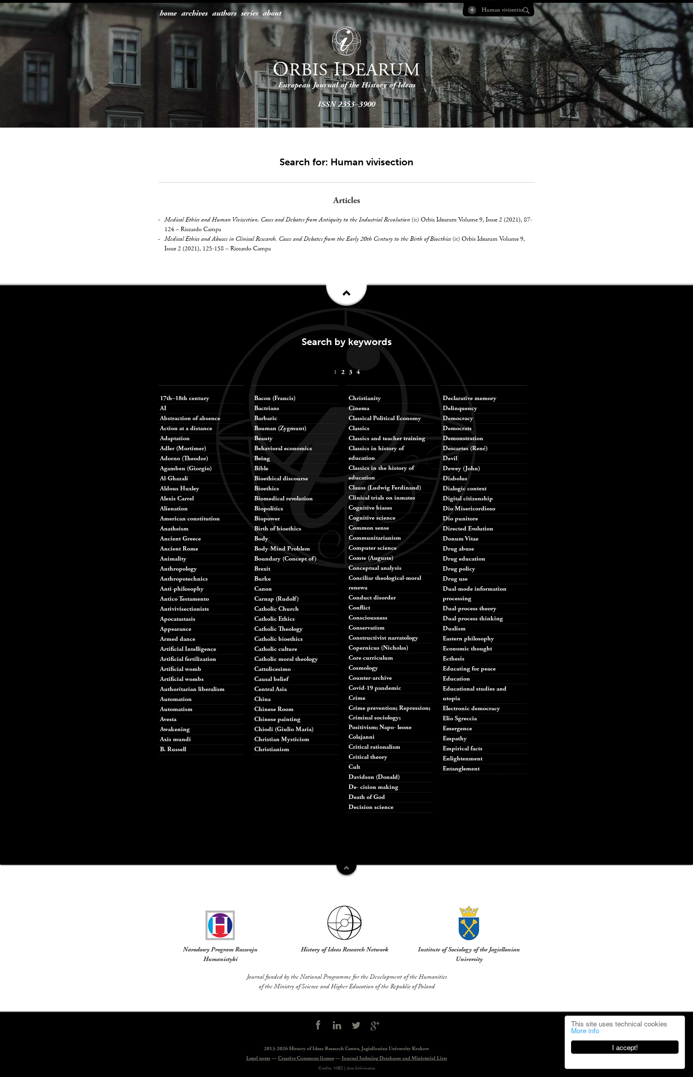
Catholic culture (275, 649)
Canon (263, 589)
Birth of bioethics (278, 528)
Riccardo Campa (200, 229)
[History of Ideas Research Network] (344, 923)
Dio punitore (460, 518)
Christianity (365, 398)
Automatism (176, 709)
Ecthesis (453, 658)
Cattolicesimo (272, 669)
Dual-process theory (469, 608)
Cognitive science (372, 518)
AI (163, 408)
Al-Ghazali (174, 478)
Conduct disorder (372, 597)
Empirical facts (462, 748)
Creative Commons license (306, 1058)
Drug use (455, 579)
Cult (354, 767)
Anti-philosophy (182, 589)
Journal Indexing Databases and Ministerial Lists (394, 1058)
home (168, 13)
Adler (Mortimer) (183, 448)
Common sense (369, 528)
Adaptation (175, 438)
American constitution (190, 518)
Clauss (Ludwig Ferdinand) (385, 488)
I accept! (625, 1047)
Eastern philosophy (468, 638)
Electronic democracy (471, 708)
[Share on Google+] (375, 1026)
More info (585, 1030)
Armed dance (177, 639)
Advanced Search (471, 10)
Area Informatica (360, 1068)
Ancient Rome (179, 549)
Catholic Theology (278, 629)
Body (261, 538)
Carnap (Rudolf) (276, 599)
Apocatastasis (177, 619)
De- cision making (373, 787)
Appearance (175, 629)
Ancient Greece (180, 538)
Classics (359, 428)
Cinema (359, 408)
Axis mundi (175, 739)
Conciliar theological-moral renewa (385, 583)
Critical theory (368, 757)
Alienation (174, 508)
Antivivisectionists (184, 609)
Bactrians (266, 408)
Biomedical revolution (283, 498)
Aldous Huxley (179, 488)
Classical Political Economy (385, 418)
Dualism (454, 628)
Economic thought (467, 648)
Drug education (464, 559)
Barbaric (265, 418)
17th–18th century (184, 398)
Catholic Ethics (274, 619)
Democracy (458, 418)
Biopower (267, 518)
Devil (450, 458)
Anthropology (178, 569)
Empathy (455, 738)
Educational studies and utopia (475, 694)
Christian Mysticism (281, 739)
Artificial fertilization (188, 659)
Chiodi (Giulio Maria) (284, 729)
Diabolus (455, 478)
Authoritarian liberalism (192, 689)
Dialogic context (464, 488)
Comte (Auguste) (371, 558)
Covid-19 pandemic (375, 688)
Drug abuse (458, 549)
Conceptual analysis (375, 568)
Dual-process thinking (473, 618)
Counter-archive (370, 678)
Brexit (262, 569)
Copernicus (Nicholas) (378, 648)
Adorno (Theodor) (184, 458)
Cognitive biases (370, 508)
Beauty (263, 438)
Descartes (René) (465, 448)
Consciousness (368, 618)
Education (456, 679)
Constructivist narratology (383, 638)
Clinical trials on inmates (382, 498)
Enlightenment (462, 758)
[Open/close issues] (346, 297)
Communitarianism (375, 538)
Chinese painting (277, 719)
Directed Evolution (468, 528)
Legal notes (258, 1058)
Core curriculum (371, 658)
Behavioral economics (283, 448)
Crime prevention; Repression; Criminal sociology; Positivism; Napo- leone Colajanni (389, 722)
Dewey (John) (461, 468)
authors (224, 13)
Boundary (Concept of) (285, 559)
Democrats (457, 428)
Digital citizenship (468, 498)
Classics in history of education (376, 453)
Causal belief (271, 679)
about (272, 13)
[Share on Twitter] (356, 1026)
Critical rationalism (374, 747)
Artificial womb (180, 669)
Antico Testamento (184, 599)
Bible (261, 468)
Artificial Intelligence (188, 649)
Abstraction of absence (190, 418)
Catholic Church (276, 609)
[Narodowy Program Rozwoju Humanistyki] (220, 923)
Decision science (371, 807)
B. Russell (173, 749)
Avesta (168, 719)
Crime (357, 698)
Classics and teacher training (387, 438)
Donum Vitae (460, 538)
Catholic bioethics (278, 639)
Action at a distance (186, 428)
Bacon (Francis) (275, 398)
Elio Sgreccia (460, 718)
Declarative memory (469, 398)
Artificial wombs (182, 679)
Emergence (457, 728)
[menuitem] (168, 14)
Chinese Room (274, 709)
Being (262, 458)
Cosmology (363, 668)
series (249, 13)
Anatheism (174, 528)
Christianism (271, 749)
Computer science (373, 548)
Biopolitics (268, 508)
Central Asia (270, 689)
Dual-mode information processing (475, 594)
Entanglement (461, 768)
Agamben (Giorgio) (186, 468)
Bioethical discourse (281, 478)
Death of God (367, 797)
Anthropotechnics (184, 579)
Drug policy (459, 569)
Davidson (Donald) (374, 777)
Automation (176, 699)
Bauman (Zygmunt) (280, 428)
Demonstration (463, 438)
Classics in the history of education (381, 473)
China (262, 699)
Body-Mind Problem (282, 549)
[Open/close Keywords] (346, 871)
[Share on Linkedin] (337, 1026)
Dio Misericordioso (469, 508)
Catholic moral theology (286, 659)
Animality (173, 559)
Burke (262, 579)
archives (194, 13)
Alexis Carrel (177, 498)
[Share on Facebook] (318, 1026)
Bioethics (266, 488)
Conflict (359, 608)
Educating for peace (469, 668)
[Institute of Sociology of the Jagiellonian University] (469, 923)
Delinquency (460, 408)
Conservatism (367, 628)
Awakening (175, 729)
